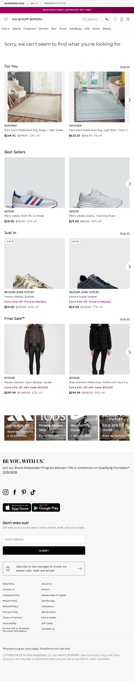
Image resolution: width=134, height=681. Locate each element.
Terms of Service (12, 617)
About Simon (49, 611)
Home (96, 28)
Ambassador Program (54, 595)
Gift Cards (47, 623)
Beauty (107, 28)
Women (43, 28)
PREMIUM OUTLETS (55, 3)
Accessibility (9, 623)
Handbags (75, 28)
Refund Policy (10, 606)
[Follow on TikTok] (33, 494)
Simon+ (46, 589)
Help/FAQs (9, 583)
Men (54, 28)
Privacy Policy (10, 611)
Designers (29, 28)
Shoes (63, 28)
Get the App (48, 600)
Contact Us (9, 589)
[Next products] (129, 100)
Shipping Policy (11, 595)
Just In (6, 28)
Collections (48, 606)
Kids (87, 28)
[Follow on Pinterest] (24, 494)
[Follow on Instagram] (6, 494)
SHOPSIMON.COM (14, 3)
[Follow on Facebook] (15, 494)
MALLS (34, 3)
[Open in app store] (17, 511)
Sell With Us (48, 628)
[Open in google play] (46, 511)
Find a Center (49, 617)
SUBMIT (44, 550)
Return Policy (10, 600)
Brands (16, 28)
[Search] (96, 19)
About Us (47, 583)
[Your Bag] (128, 20)
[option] (34, 105)
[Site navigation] (6, 19)
